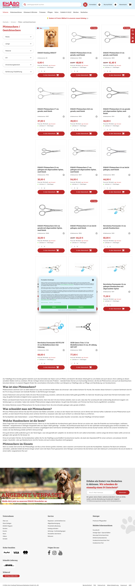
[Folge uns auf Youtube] (61, 552)
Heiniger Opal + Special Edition (101, 532)
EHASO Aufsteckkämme (100, 538)
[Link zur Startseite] (11, 4)
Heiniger (96, 516)
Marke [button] (7, 37)
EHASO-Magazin (7, 526)
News (4, 533)
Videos (5, 536)
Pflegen (50, 12)
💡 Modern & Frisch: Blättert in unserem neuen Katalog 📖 (67, 18)
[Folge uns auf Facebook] (50, 552)
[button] (64, 58)
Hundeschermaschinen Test (101, 540)
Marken (76, 12)
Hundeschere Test (98, 543)
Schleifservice (123, 428)
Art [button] (6, 58)
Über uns (5, 521)
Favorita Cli (96, 530)
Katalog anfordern (53, 528)
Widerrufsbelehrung (113, 585)
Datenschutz (101, 585)
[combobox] (51, 4)
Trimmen (42, 12)
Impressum (123, 585)
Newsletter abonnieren (54, 533)
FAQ (94, 585)
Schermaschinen (16, 12)
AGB (130, 585)
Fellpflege (75, 383)
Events (5, 531)
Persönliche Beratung (54, 526)
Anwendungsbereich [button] (12, 65)
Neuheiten (84, 12)
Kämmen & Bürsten (30, 12)
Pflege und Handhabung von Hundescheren (100, 383)
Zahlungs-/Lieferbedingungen (56, 531)
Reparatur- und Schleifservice (56, 521)
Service (51, 516)
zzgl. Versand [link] (51, 65)
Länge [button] (7, 44)
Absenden (122, 492)
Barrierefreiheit (87, 585)
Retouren (50, 536)
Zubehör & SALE (65, 12)
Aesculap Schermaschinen (101, 535)
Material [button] (8, 51)
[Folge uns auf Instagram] (55, 552)
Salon (56, 12)
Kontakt (5, 539)
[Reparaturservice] (85, 4)
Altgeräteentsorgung (54, 523)
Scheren (5, 12)
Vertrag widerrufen (11, 576)
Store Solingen (7, 523)
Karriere (5, 528)
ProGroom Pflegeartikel (99, 521)
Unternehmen (8, 516)
